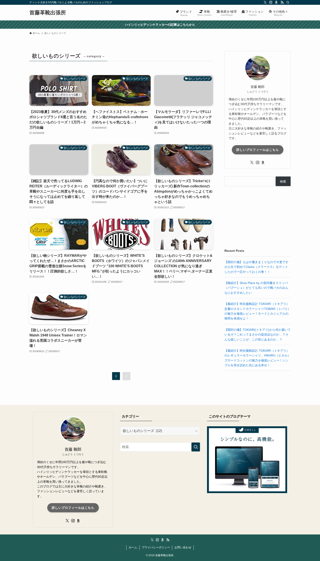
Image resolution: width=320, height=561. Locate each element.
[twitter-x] (265, 2)
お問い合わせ (182, 547)
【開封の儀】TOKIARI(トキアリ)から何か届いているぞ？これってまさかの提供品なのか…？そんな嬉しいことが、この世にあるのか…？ (257, 334)
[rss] (282, 2)
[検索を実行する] (195, 447)
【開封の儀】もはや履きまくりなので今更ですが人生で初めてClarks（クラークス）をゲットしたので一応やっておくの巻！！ (256, 267)
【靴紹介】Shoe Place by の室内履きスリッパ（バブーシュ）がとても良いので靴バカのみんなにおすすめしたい (256, 287)
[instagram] (271, 2)
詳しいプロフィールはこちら (257, 149)
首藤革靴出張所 (47, 12)
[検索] (288, 2)
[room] (276, 2)
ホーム (133, 547)
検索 (283, 181)
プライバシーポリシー (156, 547)
